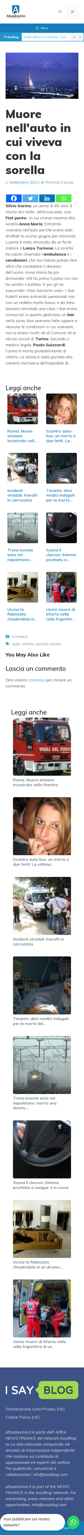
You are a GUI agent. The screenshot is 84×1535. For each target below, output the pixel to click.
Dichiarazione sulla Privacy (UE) (35, 1409)
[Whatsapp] (63, 198)
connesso (36, 679)
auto (16, 643)
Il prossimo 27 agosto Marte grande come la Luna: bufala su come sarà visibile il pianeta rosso (46, 37)
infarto (28, 643)
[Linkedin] (47, 198)
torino (55, 643)
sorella (42, 643)
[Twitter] (30, 198)
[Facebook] (14, 198)
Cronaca (19, 636)
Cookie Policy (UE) (23, 1417)
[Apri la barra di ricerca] (60, 11)
